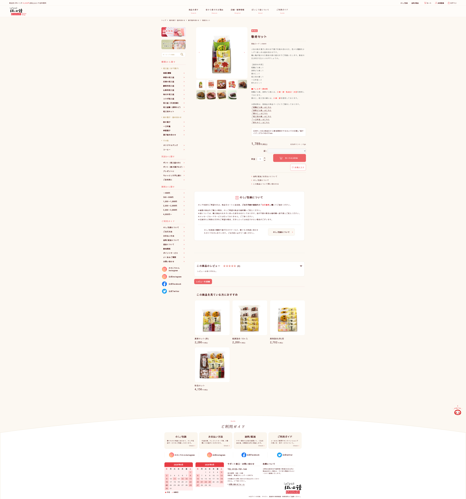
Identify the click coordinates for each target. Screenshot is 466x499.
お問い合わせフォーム (237, 484)
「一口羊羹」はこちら (260, 119)
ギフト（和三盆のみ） (172, 162)
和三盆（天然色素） (171, 103)
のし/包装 (404, 3)
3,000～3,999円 (170, 210)
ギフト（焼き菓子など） (173, 167)
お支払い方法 (168, 236)
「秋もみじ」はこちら (260, 122)
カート (429, 3)
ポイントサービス (170, 253)
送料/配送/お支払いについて (265, 176)
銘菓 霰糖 (167, 73)
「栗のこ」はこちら (259, 113)
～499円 (166, 193)
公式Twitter (174, 291)
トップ (163, 20)
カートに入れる (291, 158)
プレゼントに (168, 171)
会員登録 (441, 3)
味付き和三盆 (168, 94)
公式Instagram (175, 276)
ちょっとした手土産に (172, 175)
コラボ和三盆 (168, 98)
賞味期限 (167, 248)
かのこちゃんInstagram (174, 269)
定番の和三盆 (168, 81)
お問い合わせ (168, 261)
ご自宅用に (167, 179)
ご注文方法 (167, 231)
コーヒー (167, 149)
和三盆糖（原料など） (172, 107)
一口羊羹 (167, 126)
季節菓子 (167, 130)
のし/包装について (171, 227)
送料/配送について (171, 240)
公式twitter (288, 455)
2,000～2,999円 (170, 205)
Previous (199, 52)
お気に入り (299, 167)
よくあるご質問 (169, 257)
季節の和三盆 (168, 77)
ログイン (453, 3)
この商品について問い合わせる (266, 184)
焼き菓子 (167, 122)
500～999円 (168, 197)
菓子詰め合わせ (193, 20)
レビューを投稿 (203, 281)
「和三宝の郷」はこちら (261, 116)
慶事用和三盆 (168, 86)
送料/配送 (415, 3)
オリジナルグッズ (170, 145)
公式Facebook (175, 284)
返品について (168, 244)
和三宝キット (168, 111)
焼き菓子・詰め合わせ (177, 20)
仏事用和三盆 (168, 90)
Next (244, 52)
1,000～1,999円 (170, 201)
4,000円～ (167, 214)
